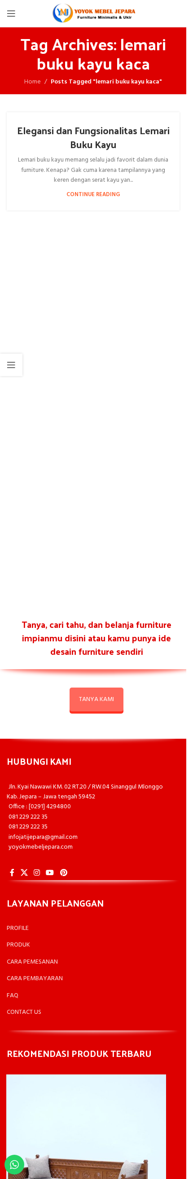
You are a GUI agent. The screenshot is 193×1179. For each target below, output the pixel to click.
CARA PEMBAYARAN (35, 978)
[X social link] (24, 873)
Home (32, 82)
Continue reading (93, 194)
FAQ (12, 996)
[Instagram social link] (37, 873)
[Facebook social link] (12, 873)
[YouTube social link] (50, 873)
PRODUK (18, 945)
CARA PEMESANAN (32, 962)
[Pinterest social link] (63, 873)
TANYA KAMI (96, 699)
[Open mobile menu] (11, 13)
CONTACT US (24, 1012)
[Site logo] (93, 14)
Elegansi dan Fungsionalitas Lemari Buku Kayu (93, 137)
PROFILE (18, 928)
